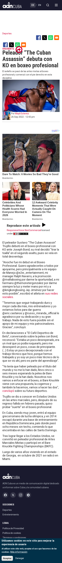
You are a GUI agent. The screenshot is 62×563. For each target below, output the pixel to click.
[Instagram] (21, 495)
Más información (18, 552)
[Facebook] (5, 495)
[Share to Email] (56, 37)
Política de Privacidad (13, 528)
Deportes (7, 33)
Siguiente (8, 48)
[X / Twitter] (13, 495)
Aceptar (7, 558)
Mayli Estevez (22, 113)
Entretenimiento (11, 514)
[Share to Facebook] (38, 37)
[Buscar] (48, 5)
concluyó (8, 390)
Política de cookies (12, 533)
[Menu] (56, 5)
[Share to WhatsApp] (50, 37)
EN (39, 5)
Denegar (19, 558)
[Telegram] (28, 495)
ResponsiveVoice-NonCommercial (24, 230)
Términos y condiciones (14, 537)
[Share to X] (44, 37)
